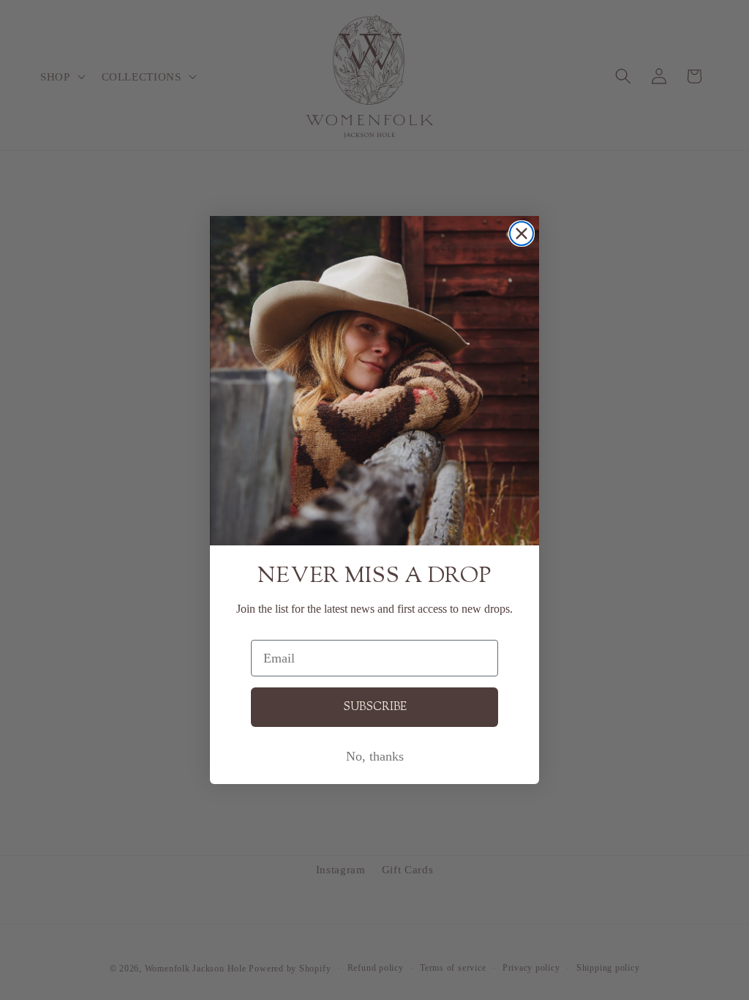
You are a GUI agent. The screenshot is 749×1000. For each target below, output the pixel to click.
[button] (374, 380)
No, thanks (375, 756)
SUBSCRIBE (375, 707)
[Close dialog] (521, 233)
